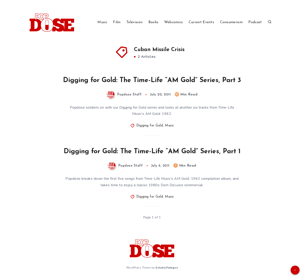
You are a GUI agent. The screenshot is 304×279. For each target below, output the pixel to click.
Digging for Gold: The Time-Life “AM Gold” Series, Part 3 (152, 80)
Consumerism (231, 22)
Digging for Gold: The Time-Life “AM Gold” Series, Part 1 (152, 151)
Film (116, 22)
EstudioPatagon (167, 267)
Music (102, 22)
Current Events (201, 22)
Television (134, 22)
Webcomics (173, 22)
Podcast (255, 22)
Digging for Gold (149, 125)
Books (153, 22)
